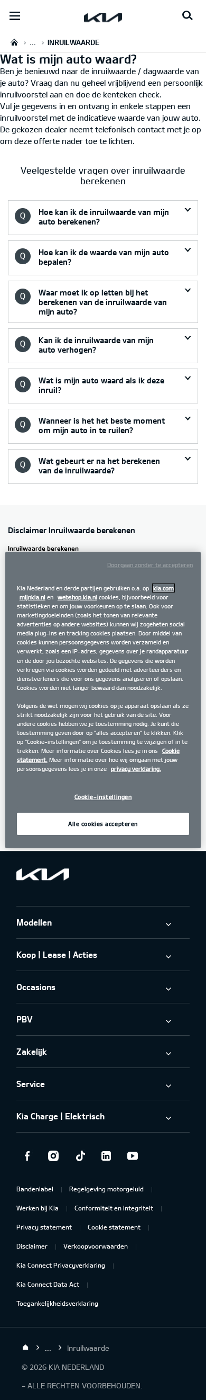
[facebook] (27, 1155)
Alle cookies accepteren (103, 823)
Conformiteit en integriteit (113, 1207)
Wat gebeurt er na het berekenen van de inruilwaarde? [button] (99, 465)
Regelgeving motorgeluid (106, 1188)
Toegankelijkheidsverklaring (57, 1303)
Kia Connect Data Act (47, 1284)
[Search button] (187, 16)
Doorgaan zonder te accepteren (150, 564)
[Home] (25, 1347)
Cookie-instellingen (103, 796)
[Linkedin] (106, 1155)
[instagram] (53, 1155)
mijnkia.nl (32, 597)
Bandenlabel (34, 1188)
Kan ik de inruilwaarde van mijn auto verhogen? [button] (96, 344)
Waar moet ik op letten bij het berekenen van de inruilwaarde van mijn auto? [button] (103, 302)
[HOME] (14, 42)
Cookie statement (114, 1227)
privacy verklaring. (136, 768)
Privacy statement (44, 1227)
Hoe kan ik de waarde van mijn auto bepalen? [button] (104, 256)
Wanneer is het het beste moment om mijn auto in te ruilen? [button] (102, 425)
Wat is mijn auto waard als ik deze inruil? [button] (101, 384)
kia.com (163, 588)
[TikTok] (79, 1155)
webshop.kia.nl (77, 597)
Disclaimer (32, 1246)
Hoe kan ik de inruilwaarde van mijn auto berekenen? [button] (104, 216)
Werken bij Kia (37, 1207)
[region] (103, 700)
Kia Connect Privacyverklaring (60, 1265)
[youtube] (132, 1155)
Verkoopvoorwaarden (95, 1246)
